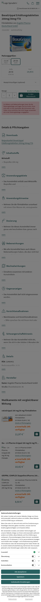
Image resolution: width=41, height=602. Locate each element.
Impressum (29, 599)
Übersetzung (5, 556)
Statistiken (4, 561)
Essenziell (4, 552)
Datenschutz (12, 599)
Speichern (20, 577)
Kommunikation (6, 565)
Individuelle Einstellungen (20, 582)
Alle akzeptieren (20, 572)
